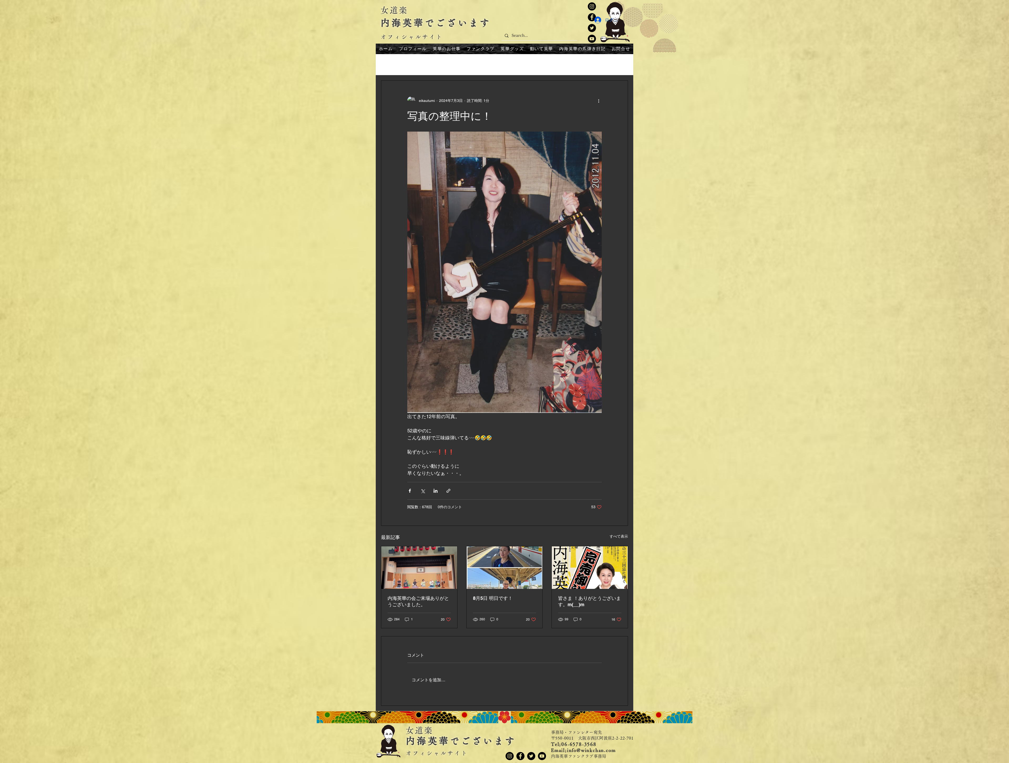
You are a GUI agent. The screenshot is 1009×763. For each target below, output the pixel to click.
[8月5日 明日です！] (505, 567)
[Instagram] (592, 6)
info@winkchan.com (591, 750)
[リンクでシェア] (448, 490)
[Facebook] (520, 756)
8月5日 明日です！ (493, 598)
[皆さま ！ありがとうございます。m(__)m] (590, 567)
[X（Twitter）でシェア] (422, 490)
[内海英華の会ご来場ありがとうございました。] (419, 567)
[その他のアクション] (598, 100)
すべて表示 (619, 536)
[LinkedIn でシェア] (435, 490)
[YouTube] (592, 39)
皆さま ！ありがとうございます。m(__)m (589, 601)
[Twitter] (592, 28)
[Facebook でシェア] (409, 490)
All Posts (389, 64)
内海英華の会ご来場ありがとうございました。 (418, 601)
